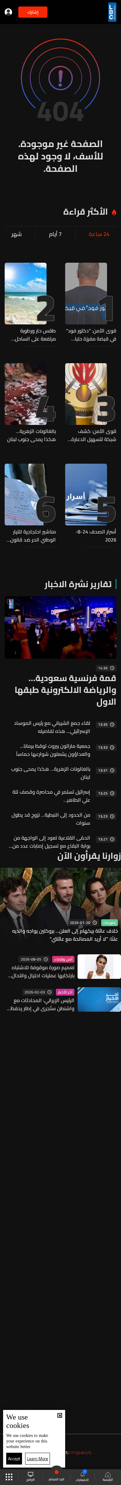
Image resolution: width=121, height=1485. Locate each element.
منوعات (109, 922)
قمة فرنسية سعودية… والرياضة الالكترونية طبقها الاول (65, 689)
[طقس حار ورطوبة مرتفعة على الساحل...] (30, 303)
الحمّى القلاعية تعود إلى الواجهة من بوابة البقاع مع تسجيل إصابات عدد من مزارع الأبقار (51, 842)
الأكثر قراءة (85, 211)
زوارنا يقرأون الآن (89, 856)
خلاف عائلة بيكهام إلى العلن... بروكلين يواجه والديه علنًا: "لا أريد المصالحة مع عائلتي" (65, 935)
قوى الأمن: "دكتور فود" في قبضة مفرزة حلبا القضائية (91, 335)
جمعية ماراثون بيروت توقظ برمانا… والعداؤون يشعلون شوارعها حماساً (53, 750)
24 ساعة (99, 234)
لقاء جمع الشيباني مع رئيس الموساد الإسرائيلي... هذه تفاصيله (52, 727)
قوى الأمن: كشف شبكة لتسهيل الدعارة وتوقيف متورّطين (93, 435)
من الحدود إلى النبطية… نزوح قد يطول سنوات (50, 819)
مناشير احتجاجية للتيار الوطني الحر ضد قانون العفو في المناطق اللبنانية (33, 536)
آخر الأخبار (65, 992)
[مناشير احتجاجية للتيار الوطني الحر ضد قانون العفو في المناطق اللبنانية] (30, 504)
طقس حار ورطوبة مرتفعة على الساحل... (33, 335)
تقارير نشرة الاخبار (78, 584)
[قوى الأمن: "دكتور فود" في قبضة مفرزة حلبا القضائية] (90, 303)
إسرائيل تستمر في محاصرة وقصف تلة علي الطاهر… (51, 796)
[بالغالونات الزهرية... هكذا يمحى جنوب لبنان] (30, 403)
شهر (16, 234)
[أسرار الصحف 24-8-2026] (90, 504)
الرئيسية (108, 1479)
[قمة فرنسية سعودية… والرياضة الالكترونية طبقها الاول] (60, 651)
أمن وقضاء (63, 959)
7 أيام (55, 234)
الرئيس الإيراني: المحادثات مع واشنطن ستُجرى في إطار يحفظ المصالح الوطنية (42, 1004)
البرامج (30, 1479)
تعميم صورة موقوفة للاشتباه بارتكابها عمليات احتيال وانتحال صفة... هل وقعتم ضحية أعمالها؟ (39, 971)
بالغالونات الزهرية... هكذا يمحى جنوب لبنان (31, 435)
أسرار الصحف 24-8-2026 (95, 536)
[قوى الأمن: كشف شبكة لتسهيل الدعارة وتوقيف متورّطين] (90, 403)
